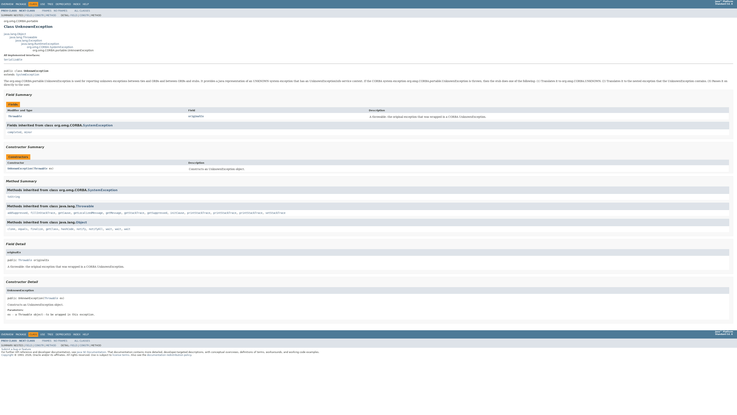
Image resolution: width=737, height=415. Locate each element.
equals (22, 229)
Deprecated (63, 4)
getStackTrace (134, 212)
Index (76, 4)
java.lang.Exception (28, 40)
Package (21, 4)
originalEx (196, 116)
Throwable (15, 116)
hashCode (67, 229)
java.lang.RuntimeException (40, 43)
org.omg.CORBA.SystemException (50, 47)
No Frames (60, 10)
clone (11, 229)
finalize (37, 229)
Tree (50, 4)
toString (13, 196)
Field (28, 15)
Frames (46, 10)
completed (14, 132)
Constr (39, 15)
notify (81, 229)
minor (28, 132)
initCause (177, 212)
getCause (64, 212)
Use (42, 4)
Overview (7, 4)
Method (51, 15)
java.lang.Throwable (23, 37)
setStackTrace (275, 212)
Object (81, 222)
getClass (52, 229)
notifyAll (96, 229)
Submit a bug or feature (16, 349)
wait (109, 229)
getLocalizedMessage (88, 212)
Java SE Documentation (91, 352)
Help (86, 4)
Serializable (13, 59)
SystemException (27, 74)
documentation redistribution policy (169, 355)
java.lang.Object (15, 34)
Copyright (7, 355)
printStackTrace (198, 212)
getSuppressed (157, 212)
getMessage (113, 212)
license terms (120, 355)
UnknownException (19, 168)
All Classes (82, 10)
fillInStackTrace (43, 212)
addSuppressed (17, 212)
